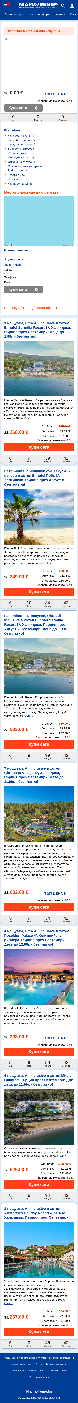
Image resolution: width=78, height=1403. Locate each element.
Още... (28, 418)
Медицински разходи (21, 157)
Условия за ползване (21, 1364)
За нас (39, 1364)
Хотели (60, 14)
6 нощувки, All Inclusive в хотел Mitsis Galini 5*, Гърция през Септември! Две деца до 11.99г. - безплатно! (38, 1080)
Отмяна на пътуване (21, 161)
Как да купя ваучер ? (21, 144)
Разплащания (17, 153)
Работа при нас (18, 170)
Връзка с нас (16, 174)
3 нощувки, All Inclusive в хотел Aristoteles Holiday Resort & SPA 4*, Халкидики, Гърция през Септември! (37, 1213)
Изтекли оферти (40, 14)
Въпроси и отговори (21, 148)
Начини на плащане (61, 1358)
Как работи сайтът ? (21, 135)
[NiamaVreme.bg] (39, 7)
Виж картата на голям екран (39, 235)
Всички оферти (14, 14)
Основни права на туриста (25, 166)
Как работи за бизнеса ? (24, 140)
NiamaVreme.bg (39, 1391)
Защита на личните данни (53, 1370)
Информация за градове (23, 1370)
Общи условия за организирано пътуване (26, 1358)
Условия (13, 179)
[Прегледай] (39, 447)
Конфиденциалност (21, 183)
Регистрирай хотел (39, 1377)
